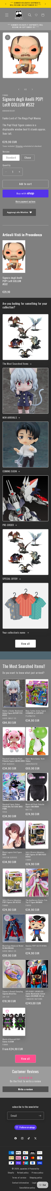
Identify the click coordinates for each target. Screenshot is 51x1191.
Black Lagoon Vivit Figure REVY (12, 853)
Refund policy (22, 1172)
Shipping (19, 146)
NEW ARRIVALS (10, 417)
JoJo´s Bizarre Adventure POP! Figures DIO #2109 (12, 901)
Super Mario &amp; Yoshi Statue (35, 760)
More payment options (25, 201)
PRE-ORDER (8, 525)
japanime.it (24, 1168)
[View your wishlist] (36, 15)
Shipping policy (36, 1177)
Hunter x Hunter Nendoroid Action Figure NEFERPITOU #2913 (13, 713)
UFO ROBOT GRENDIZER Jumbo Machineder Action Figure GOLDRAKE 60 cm (35, 993)
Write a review (25, 1089)
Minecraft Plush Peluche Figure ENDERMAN (35, 805)
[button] (7, 15)
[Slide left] (19, 89)
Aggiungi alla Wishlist (17, 212)
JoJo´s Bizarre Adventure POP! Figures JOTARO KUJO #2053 (36, 854)
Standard (11, 157)
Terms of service (19, 1177)
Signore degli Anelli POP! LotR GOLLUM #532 (12, 281)
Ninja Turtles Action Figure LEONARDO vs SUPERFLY (36, 712)
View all (25, 643)
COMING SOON (10, 471)
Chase (28, 157)
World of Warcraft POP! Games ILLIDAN (11, 1040)
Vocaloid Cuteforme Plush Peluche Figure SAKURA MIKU (14, 760)
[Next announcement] (45, 4)
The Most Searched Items (15, 363)
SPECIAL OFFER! (10, 578)
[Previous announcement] (6, 4)
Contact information (20, 1182)
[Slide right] (32, 89)
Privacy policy (37, 1172)
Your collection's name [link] (14, 632)
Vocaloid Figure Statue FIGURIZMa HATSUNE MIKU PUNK (13, 806)
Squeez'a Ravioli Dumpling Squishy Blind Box (13, 992)
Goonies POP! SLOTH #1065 (36, 946)
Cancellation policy (27, 1187)
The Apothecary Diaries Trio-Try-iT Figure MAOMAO (37, 901)
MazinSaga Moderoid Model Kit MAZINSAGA (13, 947)
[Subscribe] (40, 1116)
